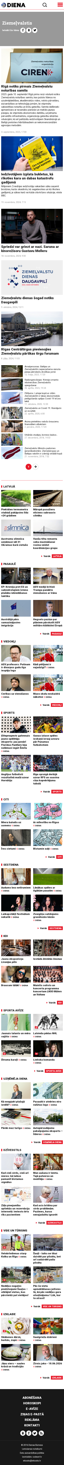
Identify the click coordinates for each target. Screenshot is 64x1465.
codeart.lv (37, 1457)
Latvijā (9, 486)
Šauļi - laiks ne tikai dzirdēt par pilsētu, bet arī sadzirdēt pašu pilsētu (47, 1258)
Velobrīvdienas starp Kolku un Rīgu (13, 1255)
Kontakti (32, 1425)
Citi (6, 799)
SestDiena (11, 864)
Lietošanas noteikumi (32, 1449)
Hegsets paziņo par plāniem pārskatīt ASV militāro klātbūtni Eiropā (47, 622)
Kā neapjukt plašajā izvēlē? (13, 1103)
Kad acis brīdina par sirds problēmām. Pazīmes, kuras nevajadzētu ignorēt (45, 1210)
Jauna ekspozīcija (12, 960)
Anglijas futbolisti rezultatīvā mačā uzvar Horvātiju (15, 777)
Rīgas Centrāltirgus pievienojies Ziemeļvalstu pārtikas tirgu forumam (30, 351)
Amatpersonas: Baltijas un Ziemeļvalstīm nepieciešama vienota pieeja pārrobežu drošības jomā (42, 369)
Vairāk (47, 556)
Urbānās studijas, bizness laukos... (41, 435)
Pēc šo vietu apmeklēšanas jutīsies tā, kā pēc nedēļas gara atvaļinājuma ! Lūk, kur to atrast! (47, 1292)
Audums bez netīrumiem (16, 889)
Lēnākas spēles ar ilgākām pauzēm (47, 889)
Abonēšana (32, 1398)
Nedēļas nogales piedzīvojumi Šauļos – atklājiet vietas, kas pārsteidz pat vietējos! (14, 1290)
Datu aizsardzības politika (32, 1453)
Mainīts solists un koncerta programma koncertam (47, 990)
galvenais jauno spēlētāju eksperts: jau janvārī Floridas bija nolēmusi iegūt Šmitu (15, 743)
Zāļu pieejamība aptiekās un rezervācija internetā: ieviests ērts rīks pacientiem (15, 1210)
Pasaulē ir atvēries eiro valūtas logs (47, 1103)
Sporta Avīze (13, 1010)
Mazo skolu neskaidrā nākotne (46, 695)
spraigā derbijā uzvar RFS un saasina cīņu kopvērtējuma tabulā (46, 779)
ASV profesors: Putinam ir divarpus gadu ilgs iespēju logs (15, 667)
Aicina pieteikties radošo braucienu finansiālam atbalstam (42, 423)
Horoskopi (32, 1403)
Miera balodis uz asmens (11, 824)
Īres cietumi (12, 848)
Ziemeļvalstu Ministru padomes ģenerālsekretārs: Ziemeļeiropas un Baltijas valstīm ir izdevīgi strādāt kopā (43, 451)
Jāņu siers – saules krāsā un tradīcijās (13, 1366)
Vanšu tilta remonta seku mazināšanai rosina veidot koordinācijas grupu (45, 543)
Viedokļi (9, 641)
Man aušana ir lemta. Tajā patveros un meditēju (45, 1175)
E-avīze (32, 1409)
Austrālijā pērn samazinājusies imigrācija (10, 622)
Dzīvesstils (12, 1150)
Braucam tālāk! (14, 985)
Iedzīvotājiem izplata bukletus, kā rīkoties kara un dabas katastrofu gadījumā (27, 178)
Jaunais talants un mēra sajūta (16, 1035)
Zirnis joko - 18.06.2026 (47, 1365)
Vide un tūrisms (15, 1230)
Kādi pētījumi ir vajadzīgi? (43, 666)
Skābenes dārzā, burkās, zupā (13, 1339)
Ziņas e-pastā (32, 1414)
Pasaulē (9, 564)
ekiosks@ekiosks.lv (32, 1460)
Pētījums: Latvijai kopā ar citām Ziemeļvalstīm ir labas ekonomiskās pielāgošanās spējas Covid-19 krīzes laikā (43, 397)
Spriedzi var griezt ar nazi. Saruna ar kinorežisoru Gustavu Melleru (30, 249)
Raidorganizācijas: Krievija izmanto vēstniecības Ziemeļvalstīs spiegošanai (41, 382)
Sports (9, 712)
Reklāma (32, 1420)
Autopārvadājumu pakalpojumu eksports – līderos (48, 1131)
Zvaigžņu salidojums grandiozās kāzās (45, 916)
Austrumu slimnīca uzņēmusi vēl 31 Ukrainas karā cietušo (14, 541)
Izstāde (47, 958)
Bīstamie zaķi (45, 848)
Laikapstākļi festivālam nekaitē (15, 915)
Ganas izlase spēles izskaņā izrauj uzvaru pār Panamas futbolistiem (46, 740)
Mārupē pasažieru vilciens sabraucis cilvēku (44, 512)
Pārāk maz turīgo (16, 1127)
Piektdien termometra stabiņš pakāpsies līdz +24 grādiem (14, 512)
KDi (5, 936)
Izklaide (9, 1314)
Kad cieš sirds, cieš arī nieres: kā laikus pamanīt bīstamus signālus (15, 1177)
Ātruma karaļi (13, 1059)
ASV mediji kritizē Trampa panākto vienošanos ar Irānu (45, 589)
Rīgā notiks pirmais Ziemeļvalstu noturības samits (27, 88)
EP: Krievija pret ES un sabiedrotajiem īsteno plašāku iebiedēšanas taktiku (14, 591)
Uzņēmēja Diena (15, 1078)
